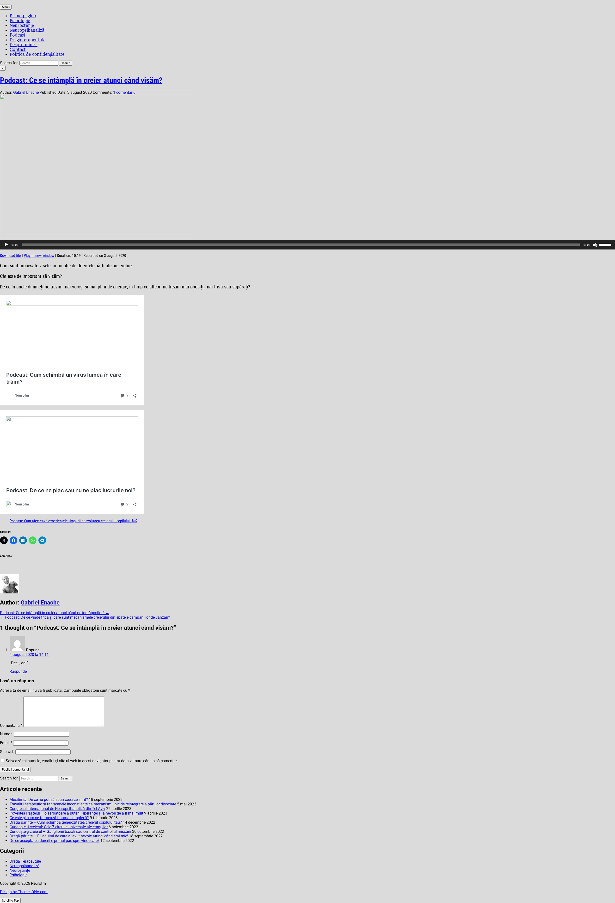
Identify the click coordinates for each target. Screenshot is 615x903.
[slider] (606, 244)
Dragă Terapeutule (25, 861)
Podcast (17, 35)
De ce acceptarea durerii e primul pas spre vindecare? (54, 840)
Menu (6, 7)
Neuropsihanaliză (27, 30)
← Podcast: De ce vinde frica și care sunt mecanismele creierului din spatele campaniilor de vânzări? (85, 617)
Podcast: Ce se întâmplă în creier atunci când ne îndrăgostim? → (54, 612)
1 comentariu (124, 92)
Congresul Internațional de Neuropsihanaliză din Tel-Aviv (57, 808)
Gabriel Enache (26, 92)
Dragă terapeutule (27, 39)
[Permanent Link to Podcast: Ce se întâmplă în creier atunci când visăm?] (96, 237)
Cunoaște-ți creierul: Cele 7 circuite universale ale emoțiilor (59, 827)
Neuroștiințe (22, 25)
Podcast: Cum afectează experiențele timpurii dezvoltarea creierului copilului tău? (73, 521)
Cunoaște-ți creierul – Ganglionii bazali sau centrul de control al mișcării (70, 831)
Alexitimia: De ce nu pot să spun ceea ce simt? (49, 799)
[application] (307, 244)
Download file (10, 255)
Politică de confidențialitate (37, 54)
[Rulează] (6, 244)
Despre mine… (23, 44)
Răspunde (18, 671)
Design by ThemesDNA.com (24, 892)
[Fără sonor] (595, 244)
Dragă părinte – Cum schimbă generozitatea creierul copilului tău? (66, 822)
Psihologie (20, 20)
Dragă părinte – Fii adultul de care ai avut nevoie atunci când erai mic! (69, 836)
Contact (18, 49)
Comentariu (11, 725)
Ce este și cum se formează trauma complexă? (49, 818)
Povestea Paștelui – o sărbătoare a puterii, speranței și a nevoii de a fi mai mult (76, 813)
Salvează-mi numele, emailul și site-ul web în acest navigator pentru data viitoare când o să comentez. (92, 761)
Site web (7, 751)
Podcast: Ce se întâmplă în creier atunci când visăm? (81, 80)
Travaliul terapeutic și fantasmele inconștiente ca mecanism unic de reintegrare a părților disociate (93, 804)
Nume (6, 734)
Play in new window (39, 255)
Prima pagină (23, 15)
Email (6, 743)
